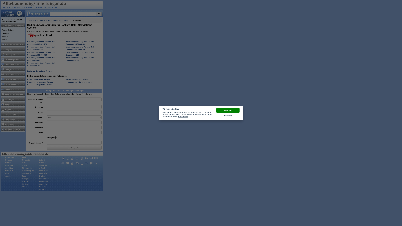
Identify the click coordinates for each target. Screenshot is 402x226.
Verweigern (228, 115)
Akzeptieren (228, 110)
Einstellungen (183, 116)
